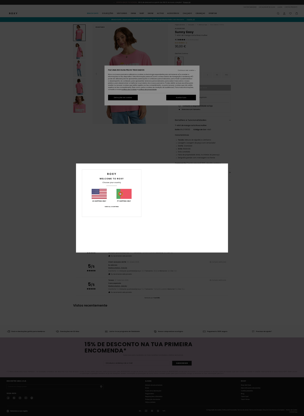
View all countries (112, 207)
